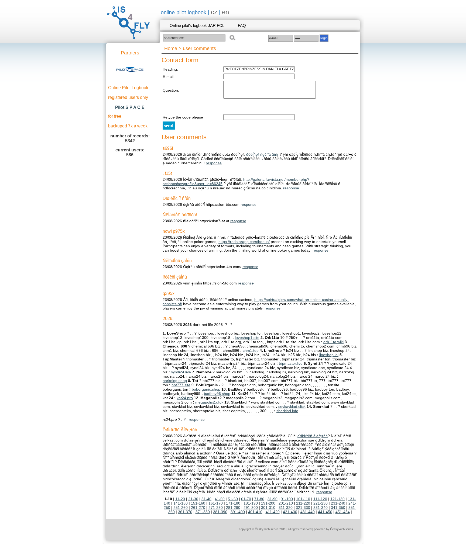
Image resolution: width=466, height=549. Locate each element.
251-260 (180, 507)
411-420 (273, 512)
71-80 (259, 499)
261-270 (198, 507)
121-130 (337, 499)
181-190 (251, 503)
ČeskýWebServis (341, 529)
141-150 (180, 503)
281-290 (233, 507)
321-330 (303, 507)
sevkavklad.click (292, 406)
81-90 (272, 499)
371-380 (203, 512)
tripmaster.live (291, 363)
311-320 (286, 507)
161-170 (215, 503)
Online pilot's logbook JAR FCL (197, 25)
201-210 (286, 503)
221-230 (320, 503)
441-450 (325, 512)
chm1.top (251, 350)
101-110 (303, 499)
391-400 (238, 512)
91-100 (287, 499)
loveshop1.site (247, 337)
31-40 (206, 499)
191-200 (268, 503)
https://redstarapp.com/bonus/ (244, 241)
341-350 (338, 507)
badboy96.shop (217, 393)
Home (170, 48)
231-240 (338, 503)
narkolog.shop (175, 380)
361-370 (185, 512)
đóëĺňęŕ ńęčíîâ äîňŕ (262, 154)
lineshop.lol (328, 355)
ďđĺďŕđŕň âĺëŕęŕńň (312, 436)
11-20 (180, 499)
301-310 (268, 507)
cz (214, 12)
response (214, 163)
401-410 (255, 512)
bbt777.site (181, 385)
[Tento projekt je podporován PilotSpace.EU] (130, 79)
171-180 (233, 503)
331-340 (320, 507)
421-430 (290, 512)
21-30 (193, 499)
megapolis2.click (209, 402)
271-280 (215, 507)
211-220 (303, 503)
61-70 (246, 499)
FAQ (242, 25)
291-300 (251, 507)
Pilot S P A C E (130, 107)
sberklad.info (287, 411)
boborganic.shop (206, 389)
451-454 (342, 512)
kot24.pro (185, 398)
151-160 (198, 503)
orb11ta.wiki (333, 342)
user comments (199, 48)
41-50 (220, 499)
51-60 (233, 499)
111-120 (320, 499)
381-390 (220, 512)
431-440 (307, 512)
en (225, 12)
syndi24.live (181, 372)
